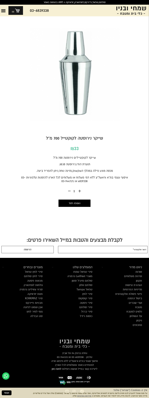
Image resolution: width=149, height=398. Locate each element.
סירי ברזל (86, 311)
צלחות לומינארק (33, 285)
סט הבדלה (36, 316)
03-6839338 (78, 357)
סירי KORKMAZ (34, 298)
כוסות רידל (86, 316)
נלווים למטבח (134, 311)
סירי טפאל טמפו (82, 271)
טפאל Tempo (84, 289)
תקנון (139, 280)
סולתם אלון (85, 285)
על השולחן (136, 316)
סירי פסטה (86, 302)
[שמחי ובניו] (129, 10)
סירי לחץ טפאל (34, 271)
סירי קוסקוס (85, 298)
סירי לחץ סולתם (33, 276)
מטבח (138, 307)
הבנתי (6, 393)
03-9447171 (62, 357)
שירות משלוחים (133, 276)
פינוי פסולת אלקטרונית (128, 294)
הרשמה (27, 249)
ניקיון (139, 320)
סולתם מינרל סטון (82, 280)
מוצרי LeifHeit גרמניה (79, 276)
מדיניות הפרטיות (84, 396)
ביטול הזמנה (134, 298)
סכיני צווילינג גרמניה (31, 289)
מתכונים (137, 325)
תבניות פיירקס (34, 302)
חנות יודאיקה (35, 294)
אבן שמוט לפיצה (33, 307)
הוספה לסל (74, 203)
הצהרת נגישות (133, 285)
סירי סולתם (85, 307)
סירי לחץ (87, 294)
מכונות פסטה (35, 280)
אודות (138, 271)
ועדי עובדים (135, 302)
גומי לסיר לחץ (35, 311)
